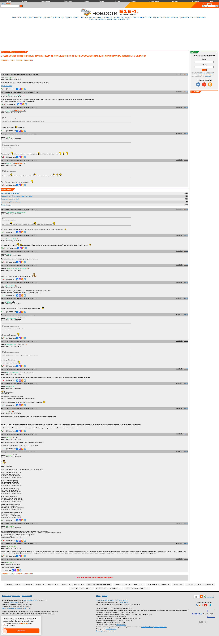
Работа (192, 17)
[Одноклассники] (22, 89)
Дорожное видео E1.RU (51, 17)
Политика (174, 17)
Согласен (21, 631)
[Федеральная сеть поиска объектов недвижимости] (203, 622)
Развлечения (201, 17)
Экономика (121, 19)
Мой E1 (193, 52)
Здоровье (68, 17)
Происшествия (184, 17)
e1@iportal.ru (13, 602)
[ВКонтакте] (17, 89)
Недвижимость (107, 17)
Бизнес (19, 17)
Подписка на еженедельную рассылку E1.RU (16, 608)
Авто (14, 17)
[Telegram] (25, 89)
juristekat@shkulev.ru (160, 627)
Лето (128, 19)
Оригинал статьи (6, 86)
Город (25, 17)
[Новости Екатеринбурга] (86, 15)
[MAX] (20, 89)
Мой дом (92, 17)
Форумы (4, 52)
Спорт (91, 19)
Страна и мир (111, 19)
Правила (19, 60)
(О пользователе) (27, 372)
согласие (24, 623)
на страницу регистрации (205, 73)
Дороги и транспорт (35, 17)
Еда (62, 17)
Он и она (167, 17)
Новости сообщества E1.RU (142, 17)
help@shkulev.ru (124, 602)
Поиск (12, 60)
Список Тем (4, 60)
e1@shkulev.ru (121, 625)
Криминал (76, 17)
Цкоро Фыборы (6, 205)
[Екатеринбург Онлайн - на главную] (129, 15)
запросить (207, 76)
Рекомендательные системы (105, 631)
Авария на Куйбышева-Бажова (11, 202)
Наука (98, 17)
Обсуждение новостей (18, 52)
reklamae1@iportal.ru (29, 600)
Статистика (28, 60)
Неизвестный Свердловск (122, 17)
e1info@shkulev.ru (147, 627)
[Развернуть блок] (191, 92)
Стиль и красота (100, 19)
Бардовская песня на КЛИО (10, 199)
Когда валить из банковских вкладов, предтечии (16, 196)
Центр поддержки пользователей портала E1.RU (112, 600)
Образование (157, 17)
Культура (84, 17)
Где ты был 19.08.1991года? (10, 193)
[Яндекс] (204, 84)
